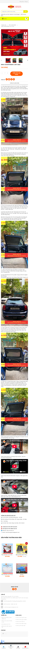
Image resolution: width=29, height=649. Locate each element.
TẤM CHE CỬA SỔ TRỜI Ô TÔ (7, 621)
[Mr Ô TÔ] (14, 6)
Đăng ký (26, 1)
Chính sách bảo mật (20, 625)
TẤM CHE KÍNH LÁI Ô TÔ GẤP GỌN (8, 574)
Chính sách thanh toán (21, 617)
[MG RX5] (22, 568)
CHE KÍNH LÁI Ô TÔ (6, 624)
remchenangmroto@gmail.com (11, 607)
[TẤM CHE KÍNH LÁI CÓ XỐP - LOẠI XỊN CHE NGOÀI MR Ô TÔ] (7, 549)
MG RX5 (21, 574)
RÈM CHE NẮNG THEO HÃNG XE (7, 618)
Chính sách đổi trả (20, 621)
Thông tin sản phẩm (14, 83)
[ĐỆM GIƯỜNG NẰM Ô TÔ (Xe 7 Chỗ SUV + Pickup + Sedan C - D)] (22, 549)
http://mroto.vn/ (10, 530)
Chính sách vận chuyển (21, 619)
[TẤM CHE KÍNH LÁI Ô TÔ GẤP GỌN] (7, 568)
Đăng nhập (22, 1)
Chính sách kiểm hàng (21, 623)
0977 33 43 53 (7, 604)
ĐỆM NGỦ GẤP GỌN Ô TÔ (7, 627)
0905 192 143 (14, 604)
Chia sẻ (3, 79)
